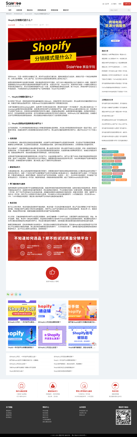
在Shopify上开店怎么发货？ (18, 364)
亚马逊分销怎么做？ (108, 116)
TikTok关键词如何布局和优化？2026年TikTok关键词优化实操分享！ (115, 87)
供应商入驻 (82, 413)
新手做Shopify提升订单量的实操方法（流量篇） (24, 360)
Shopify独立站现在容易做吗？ (63, 371)
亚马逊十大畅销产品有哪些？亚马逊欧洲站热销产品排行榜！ (115, 107)
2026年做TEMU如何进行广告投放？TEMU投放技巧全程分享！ (115, 91)
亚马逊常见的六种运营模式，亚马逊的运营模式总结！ (115, 103)
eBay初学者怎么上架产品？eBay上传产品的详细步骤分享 (115, 124)
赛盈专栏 (66, 10)
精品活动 (30, 10)
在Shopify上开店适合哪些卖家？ (64, 356)
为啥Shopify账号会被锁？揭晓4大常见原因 (23, 367)
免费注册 (127, 4)
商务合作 (82, 415)
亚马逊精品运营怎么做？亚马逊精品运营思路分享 (115, 120)
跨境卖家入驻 (83, 410)
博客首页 (9, 14)
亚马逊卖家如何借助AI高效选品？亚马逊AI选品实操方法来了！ (115, 83)
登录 (120, 4)
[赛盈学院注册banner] (115, 31)
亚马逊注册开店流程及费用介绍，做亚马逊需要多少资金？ (115, 132)
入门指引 (114, 4)
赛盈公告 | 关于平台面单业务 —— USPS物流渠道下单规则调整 (115, 67)
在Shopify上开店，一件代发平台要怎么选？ (23, 356)
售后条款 (45, 413)
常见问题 (45, 410)
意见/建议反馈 (47, 422)
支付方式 (45, 415)
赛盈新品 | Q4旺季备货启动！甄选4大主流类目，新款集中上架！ (115, 54)
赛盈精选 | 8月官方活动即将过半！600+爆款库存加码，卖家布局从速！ (115, 75)
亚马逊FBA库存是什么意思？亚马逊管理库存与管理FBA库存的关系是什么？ (115, 136)
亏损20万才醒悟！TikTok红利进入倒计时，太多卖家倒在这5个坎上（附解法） (115, 79)
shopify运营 (28, 14)
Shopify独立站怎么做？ (17, 371)
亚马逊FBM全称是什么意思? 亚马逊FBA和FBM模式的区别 (115, 128)
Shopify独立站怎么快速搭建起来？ (64, 367)
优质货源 (19, 10)
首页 (10, 10)
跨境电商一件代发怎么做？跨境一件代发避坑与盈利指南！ (115, 71)
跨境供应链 (54, 10)
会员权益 (9, 413)
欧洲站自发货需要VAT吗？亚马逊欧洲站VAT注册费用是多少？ (115, 140)
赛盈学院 (13, 3)
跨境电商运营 (42, 10)
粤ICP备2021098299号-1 (79, 435)
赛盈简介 (9, 410)
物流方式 (45, 417)
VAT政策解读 (47, 419)
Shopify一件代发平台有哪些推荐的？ (65, 360)
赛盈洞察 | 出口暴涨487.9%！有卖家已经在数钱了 (115, 58)
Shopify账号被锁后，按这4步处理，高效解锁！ (68, 364)
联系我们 (9, 417)
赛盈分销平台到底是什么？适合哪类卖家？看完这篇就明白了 (115, 63)
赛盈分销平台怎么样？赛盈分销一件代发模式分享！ (115, 111)
